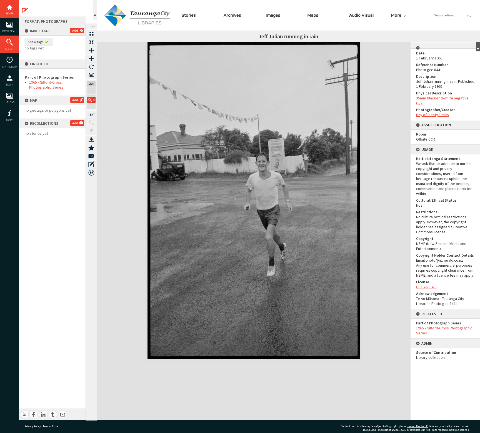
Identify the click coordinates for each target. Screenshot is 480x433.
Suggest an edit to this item (25, 10)
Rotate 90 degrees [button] (91, 67)
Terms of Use (50, 426)
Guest (451, 15)
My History (9, 67)
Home (9, 13)
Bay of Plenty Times (432, 114)
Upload (9, 102)
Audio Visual (361, 15)
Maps (312, 15)
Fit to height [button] (91, 58)
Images (273, 15)
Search (9, 49)
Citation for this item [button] (91, 173)
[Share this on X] (24, 411)
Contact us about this (91, 156)
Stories (189, 15)
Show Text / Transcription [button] (91, 114)
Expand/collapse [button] (478, 46)
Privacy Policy (33, 426)
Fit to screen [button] (91, 42)
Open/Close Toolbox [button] (95, 10)
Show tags (36, 42)
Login (9, 84)
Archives (232, 15)
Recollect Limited (420, 430)
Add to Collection (91, 148)
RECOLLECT (369, 430)
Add (75, 30)
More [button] (9, 120)
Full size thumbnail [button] (91, 33)
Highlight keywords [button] (91, 131)
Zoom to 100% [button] (91, 75)
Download (91, 139)
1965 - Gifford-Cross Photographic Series (46, 85)
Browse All (9, 31)
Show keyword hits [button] (91, 123)
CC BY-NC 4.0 (426, 286)
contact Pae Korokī (417, 426)
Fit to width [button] (91, 50)
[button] (91, 100)
